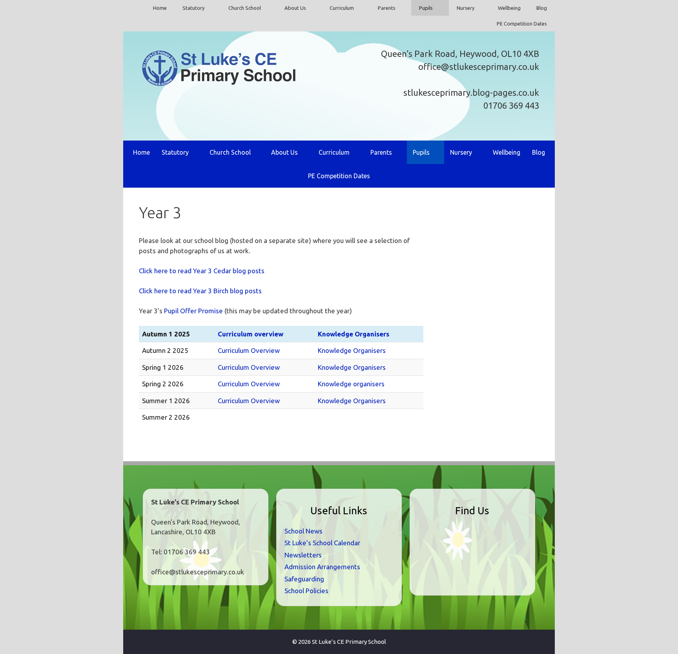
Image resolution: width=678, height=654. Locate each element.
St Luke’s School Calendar (322, 542)
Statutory (193, 8)
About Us (295, 8)
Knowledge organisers (351, 383)
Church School (244, 8)
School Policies (306, 590)
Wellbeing (509, 8)
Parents (387, 8)
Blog (541, 8)
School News (303, 531)
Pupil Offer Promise (193, 310)
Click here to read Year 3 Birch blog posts (200, 290)
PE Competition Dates (522, 23)
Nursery (465, 8)
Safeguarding (304, 579)
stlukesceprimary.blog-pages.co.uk (471, 92)
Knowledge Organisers (353, 334)
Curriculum (342, 8)
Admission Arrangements (322, 566)
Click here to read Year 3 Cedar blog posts (201, 270)
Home (160, 8)
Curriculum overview (250, 334)
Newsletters (303, 555)
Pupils (426, 8)
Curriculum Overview (249, 350)
